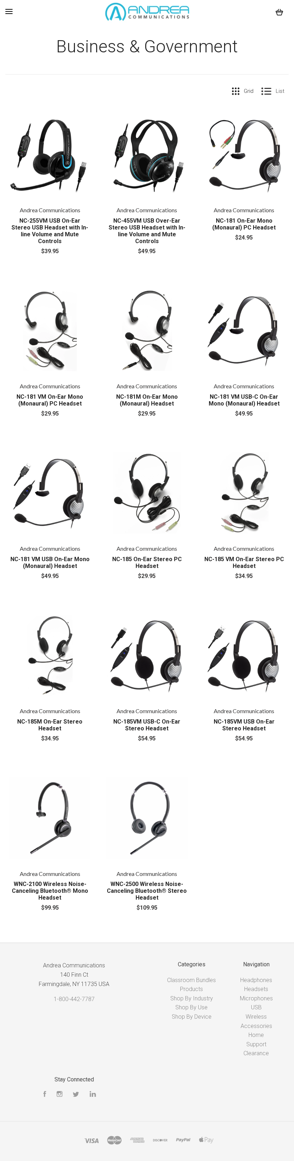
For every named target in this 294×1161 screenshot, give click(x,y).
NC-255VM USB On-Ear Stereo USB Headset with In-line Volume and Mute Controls (49, 231)
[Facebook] (44, 1094)
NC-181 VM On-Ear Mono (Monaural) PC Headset (49, 400)
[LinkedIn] (93, 1094)
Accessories (256, 1026)
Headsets (256, 989)
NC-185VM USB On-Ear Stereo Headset (244, 725)
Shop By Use (191, 1007)
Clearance (256, 1053)
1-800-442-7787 (74, 999)
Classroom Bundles (191, 980)
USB (256, 1007)
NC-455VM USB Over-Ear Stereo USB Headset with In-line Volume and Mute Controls (147, 231)
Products (191, 989)
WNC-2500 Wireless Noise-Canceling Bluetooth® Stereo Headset (147, 891)
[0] (279, 11)
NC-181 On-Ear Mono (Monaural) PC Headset (244, 224)
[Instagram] (59, 1094)
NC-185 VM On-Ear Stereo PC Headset (244, 562)
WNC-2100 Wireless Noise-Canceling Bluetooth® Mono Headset (50, 891)
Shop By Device (192, 1016)
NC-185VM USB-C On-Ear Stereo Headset (146, 725)
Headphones (256, 980)
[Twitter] (76, 1094)
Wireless (256, 1016)
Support (256, 1044)
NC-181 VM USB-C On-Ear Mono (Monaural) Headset (244, 400)
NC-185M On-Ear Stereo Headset (49, 725)
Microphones (256, 998)
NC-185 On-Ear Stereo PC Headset (147, 562)
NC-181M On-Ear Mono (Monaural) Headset (147, 400)
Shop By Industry (191, 998)
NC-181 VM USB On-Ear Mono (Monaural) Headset (50, 562)
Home (256, 1035)
